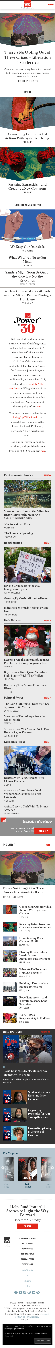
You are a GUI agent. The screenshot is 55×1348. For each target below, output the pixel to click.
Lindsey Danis (9, 679)
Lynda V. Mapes (10, 536)
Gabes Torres (10, 723)
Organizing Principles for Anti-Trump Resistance (39, 1114)
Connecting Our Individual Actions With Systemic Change (27, 136)
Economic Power (14, 741)
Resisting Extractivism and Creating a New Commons (27, 186)
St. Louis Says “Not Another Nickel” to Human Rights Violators (26, 731)
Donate (27, 1226)
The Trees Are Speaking (18, 533)
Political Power (13, 697)
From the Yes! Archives (27, 205)
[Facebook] (16, 1292)
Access (50, 1184)
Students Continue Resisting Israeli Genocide (39, 1095)
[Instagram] (24, 1292)
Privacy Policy (9, 1336)
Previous (3, 1168)
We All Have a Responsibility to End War (35, 1016)
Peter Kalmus (27, 303)
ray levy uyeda (10, 614)
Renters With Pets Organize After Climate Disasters (24, 779)
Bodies (5, 1184)
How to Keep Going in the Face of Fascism (40, 1132)
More (46, 475)
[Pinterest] (29, 1292)
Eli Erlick (8, 691)
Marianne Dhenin (11, 735)
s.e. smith (8, 784)
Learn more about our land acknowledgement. (32, 1315)
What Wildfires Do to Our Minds (27, 260)
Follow (27, 1286)
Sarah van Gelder (27, 284)
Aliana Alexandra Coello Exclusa (18, 518)
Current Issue (27, 1264)
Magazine (27, 1280)
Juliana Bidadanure (12, 813)
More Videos (45, 1032)
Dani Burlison (27, 265)
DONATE (51, 4)
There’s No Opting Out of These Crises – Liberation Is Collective (27, 57)
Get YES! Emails (27, 1270)
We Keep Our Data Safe (27, 247)
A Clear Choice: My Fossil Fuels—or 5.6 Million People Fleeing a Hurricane (27, 295)
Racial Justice (13, 542)
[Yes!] (27, 4)
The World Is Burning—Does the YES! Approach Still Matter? (26, 705)
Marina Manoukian (12, 592)
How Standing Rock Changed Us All (31, 939)
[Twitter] (20, 1292)
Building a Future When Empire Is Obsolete (33, 985)
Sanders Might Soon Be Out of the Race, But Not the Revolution (27, 276)
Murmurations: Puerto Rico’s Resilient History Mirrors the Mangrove (27, 513)
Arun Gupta (9, 800)
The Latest (9, 844)
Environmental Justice (18, 475)
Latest (27, 92)
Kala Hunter (9, 527)
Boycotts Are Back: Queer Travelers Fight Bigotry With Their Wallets (25, 674)
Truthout (27, 142)
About (28, 1275)
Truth (27, 1184)
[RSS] (38, 1292)
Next (52, 1168)
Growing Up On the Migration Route (26, 598)
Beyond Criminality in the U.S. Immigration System (22, 587)
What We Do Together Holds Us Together (33, 971)
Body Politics (12, 620)
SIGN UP (43, 831)
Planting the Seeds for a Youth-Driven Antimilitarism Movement (34, 955)
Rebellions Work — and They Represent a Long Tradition (33, 1001)
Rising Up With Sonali (25, 417)
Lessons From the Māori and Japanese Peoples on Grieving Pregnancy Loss (27, 661)
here (39, 406)
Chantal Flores (10, 601)
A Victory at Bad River (17, 524)
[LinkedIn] (33, 1292)
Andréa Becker (10, 666)
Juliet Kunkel (27, 250)
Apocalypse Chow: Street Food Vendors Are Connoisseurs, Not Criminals (22, 794)
